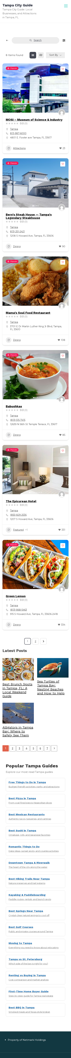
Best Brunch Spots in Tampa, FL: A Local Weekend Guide (17, 690)
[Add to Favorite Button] (62, 69)
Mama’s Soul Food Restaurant (28, 312)
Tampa (14, 129)
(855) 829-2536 (18, 514)
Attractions (19, 148)
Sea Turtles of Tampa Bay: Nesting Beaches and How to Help (51, 687)
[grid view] (33, 55)
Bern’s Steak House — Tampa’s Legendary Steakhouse (29, 216)
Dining (17, 246)
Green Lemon (16, 596)
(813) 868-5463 (18, 609)
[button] (6, 88)
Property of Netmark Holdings (27, 1039)
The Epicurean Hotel (21, 501)
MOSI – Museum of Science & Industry (34, 119)
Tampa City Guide (17, 5)
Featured (18, 529)
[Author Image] (61, 112)
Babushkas (14, 406)
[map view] (40, 55)
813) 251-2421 (17, 231)
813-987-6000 (18, 133)
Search (38, 40)
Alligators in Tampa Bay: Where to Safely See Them (17, 731)
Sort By (53, 55)
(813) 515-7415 (17, 420)
